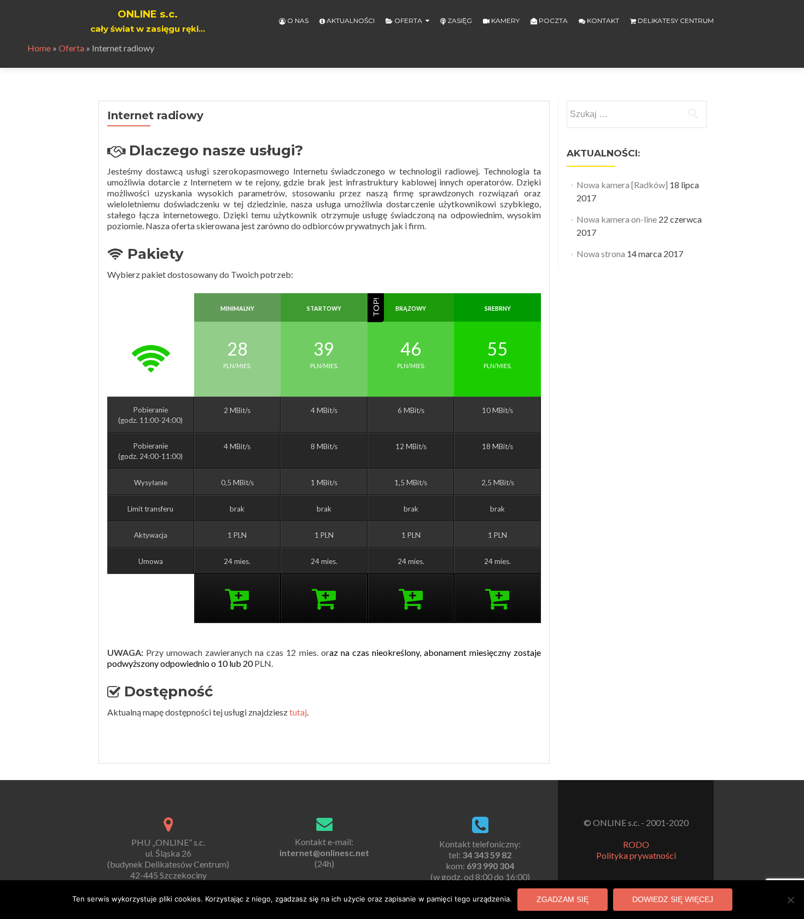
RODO (636, 844)
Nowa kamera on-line (616, 219)
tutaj (298, 712)
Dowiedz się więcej (672, 899)
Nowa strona (600, 253)
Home (39, 48)
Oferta (407, 20)
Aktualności (350, 20)
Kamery (505, 20)
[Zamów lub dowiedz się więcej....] (237, 604)
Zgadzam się (563, 899)
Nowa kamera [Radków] (622, 184)
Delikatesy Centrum (675, 20)
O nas (297, 20)
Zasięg (459, 20)
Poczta (552, 20)
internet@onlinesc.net (324, 852)
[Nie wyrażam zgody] (790, 899)
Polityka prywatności (636, 855)
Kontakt (602, 20)
